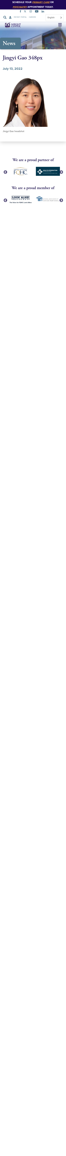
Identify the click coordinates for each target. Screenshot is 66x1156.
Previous (5, 172)
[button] (60, 24)
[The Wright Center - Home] (11, 25)
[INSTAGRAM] (31, 11)
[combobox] (54, 17)
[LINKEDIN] (43, 11)
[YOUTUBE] (37, 11)
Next (61, 172)
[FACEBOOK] (21, 11)
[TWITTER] (26, 11)
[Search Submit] (5, 17)
